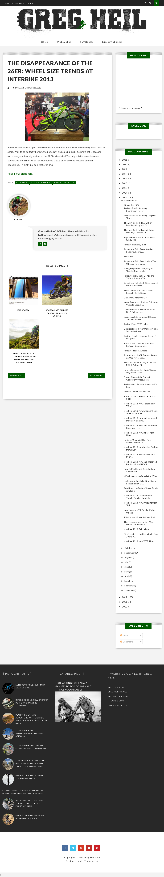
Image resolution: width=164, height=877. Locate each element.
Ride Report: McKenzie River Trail (139, 517)
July (126, 562)
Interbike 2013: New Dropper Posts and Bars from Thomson (32, 703)
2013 (125, 197)
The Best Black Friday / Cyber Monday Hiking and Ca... (138, 224)
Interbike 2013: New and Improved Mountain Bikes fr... (140, 419)
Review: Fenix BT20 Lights (136, 324)
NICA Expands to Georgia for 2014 (140, 476)
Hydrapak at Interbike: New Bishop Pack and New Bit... (140, 482)
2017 (125, 178)
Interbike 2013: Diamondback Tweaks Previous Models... (138, 496)
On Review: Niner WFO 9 (135, 297)
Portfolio (20, 3)
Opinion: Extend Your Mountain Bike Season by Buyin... (141, 330)
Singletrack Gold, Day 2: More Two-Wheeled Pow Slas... (140, 262)
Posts (125, 635)
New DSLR (128, 256)
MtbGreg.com (116, 701)
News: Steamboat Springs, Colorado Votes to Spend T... (141, 303)
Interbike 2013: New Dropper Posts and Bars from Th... (140, 412)
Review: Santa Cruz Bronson (137, 391)
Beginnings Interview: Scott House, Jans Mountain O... (140, 318)
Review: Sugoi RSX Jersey (135, 350)
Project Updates (112, 41)
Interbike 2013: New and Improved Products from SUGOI (140, 463)
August (127, 557)
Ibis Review (23, 310)
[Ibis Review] (23, 290)
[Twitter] (73, 848)
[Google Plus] (81, 848)
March (127, 581)
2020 (125, 164)
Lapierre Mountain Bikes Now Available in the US (137, 441)
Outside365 (87, 41)
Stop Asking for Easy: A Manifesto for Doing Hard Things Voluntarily (73, 686)
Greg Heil (19, 219)
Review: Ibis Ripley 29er (135, 244)
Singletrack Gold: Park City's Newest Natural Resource (141, 284)
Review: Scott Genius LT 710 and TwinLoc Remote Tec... (139, 277)
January (128, 590)
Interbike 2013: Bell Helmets (137, 529)
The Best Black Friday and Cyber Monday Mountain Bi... (139, 231)
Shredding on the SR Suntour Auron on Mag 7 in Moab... (140, 356)
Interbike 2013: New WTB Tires (139, 541)
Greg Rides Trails (117, 692)
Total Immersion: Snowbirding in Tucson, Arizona (29, 733)
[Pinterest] (97, 848)
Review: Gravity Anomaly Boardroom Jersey (135, 209)
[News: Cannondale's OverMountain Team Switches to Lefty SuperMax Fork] (24, 334)
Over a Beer (64, 41)
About (31, 3)
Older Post (96, 375)
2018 (125, 174)
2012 (125, 597)
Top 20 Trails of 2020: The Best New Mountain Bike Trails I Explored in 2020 (30, 763)
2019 (125, 169)
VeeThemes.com (89, 861)
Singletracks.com (64, 182)
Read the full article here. (20, 173)
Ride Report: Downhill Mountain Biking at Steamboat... (139, 344)
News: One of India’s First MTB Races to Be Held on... (138, 291)
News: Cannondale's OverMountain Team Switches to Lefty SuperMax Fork (24, 357)
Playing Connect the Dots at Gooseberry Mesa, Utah (137, 378)
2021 (125, 160)
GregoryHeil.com (118, 696)
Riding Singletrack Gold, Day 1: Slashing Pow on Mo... (138, 269)
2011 (125, 602)
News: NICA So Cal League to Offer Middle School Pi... (140, 363)
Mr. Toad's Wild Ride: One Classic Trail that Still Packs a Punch (30, 803)
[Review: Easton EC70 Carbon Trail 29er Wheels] (57, 290)
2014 (125, 192)
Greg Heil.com (116, 687)
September (129, 553)
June (126, 567)
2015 (125, 188)
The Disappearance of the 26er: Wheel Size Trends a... (138, 523)
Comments (127, 641)
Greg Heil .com (92, 857)
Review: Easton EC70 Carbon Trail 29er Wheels (57, 313)
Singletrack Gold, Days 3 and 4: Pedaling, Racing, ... (138, 250)
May (126, 571)
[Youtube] (89, 848)
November (129, 205)
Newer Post (16, 375)
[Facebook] (65, 848)
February (128, 585)
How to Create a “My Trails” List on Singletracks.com (140, 371)
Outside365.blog (117, 705)
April (126, 576)
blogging (21, 182)
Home (8, 3)
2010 (125, 606)
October (128, 548)
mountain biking (40, 182)
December (129, 200)
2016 (125, 183)
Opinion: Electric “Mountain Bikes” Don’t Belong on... (140, 310)
